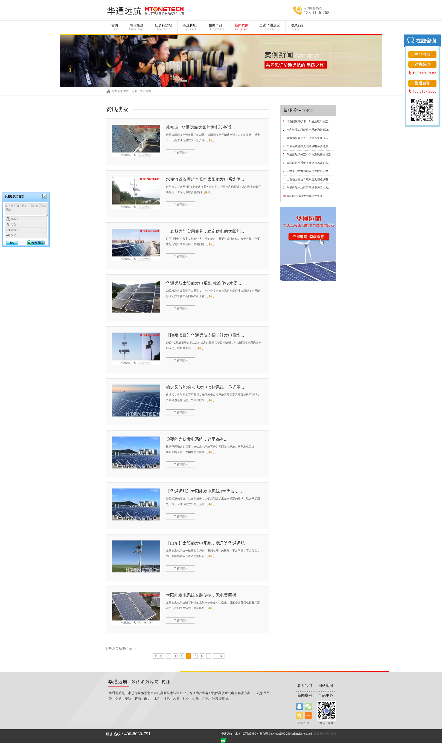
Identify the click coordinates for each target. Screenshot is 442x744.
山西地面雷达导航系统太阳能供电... (308, 179)
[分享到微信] (308, 706)
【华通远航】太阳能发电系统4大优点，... (204, 491)
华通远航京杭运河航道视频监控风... (308, 187)
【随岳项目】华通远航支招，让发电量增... (205, 335)
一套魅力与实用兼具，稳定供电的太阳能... (205, 231)
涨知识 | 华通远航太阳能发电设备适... (200, 127)
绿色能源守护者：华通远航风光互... (308, 121)
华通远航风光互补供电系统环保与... (308, 138)
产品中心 (325, 695)
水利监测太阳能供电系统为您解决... (308, 129)
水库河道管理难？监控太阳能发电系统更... (205, 179)
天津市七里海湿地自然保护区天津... (308, 171)
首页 (114, 27)
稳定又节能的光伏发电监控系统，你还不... (205, 387)
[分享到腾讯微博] (299, 706)
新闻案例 (241, 27)
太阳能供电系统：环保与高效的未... (308, 162)
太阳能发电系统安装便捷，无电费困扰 (201, 595)
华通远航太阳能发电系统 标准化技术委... (203, 283)
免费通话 (37, 242)
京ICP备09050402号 (324, 733)
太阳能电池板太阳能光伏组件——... (308, 196)
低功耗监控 (163, 27)
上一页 (158, 656)
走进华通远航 (269, 27)
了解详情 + (180, 152)
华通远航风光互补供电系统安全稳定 (309, 154)
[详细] (210, 140)
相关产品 (215, 27)
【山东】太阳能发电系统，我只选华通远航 (205, 543)
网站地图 (325, 686)
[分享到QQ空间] (299, 715)
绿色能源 (136, 27)
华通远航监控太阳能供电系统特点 (307, 146)
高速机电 (190, 27)
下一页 (219, 656)
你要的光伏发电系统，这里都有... (196, 439)
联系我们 (298, 27)
